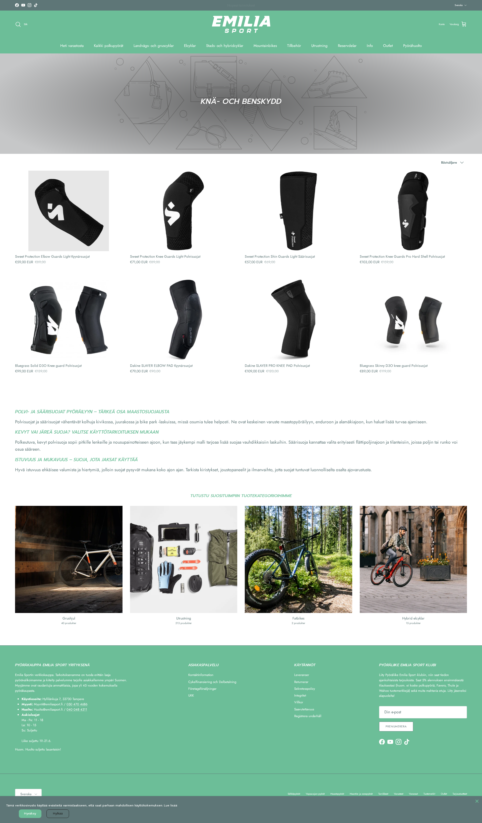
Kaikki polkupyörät (108, 45)
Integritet (300, 695)
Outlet (388, 45)
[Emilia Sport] (241, 24)
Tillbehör (294, 45)
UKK (191, 695)
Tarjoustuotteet (460, 794)
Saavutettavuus (304, 709)
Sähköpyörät (294, 794)
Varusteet (398, 794)
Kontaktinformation (200, 674)
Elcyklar (190, 45)
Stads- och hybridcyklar (224, 45)
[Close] (476, 801)
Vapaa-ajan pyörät (315, 794)
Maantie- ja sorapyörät (361, 794)
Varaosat (413, 794)
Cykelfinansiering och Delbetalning (212, 681)
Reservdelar (347, 45)
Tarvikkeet (383, 794)
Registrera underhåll (307, 716)
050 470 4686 (77, 704)
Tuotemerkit (429, 794)
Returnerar (301, 681)
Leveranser (301, 674)
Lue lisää (170, 805)
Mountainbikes (265, 45)
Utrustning (319, 45)
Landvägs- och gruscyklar (154, 45)
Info (370, 45)
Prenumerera (396, 726)
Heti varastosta (72, 45)
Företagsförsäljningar (202, 688)
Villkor (298, 702)
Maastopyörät (337, 794)
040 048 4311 (77, 709)
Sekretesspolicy (304, 688)
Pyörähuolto (412, 45)
